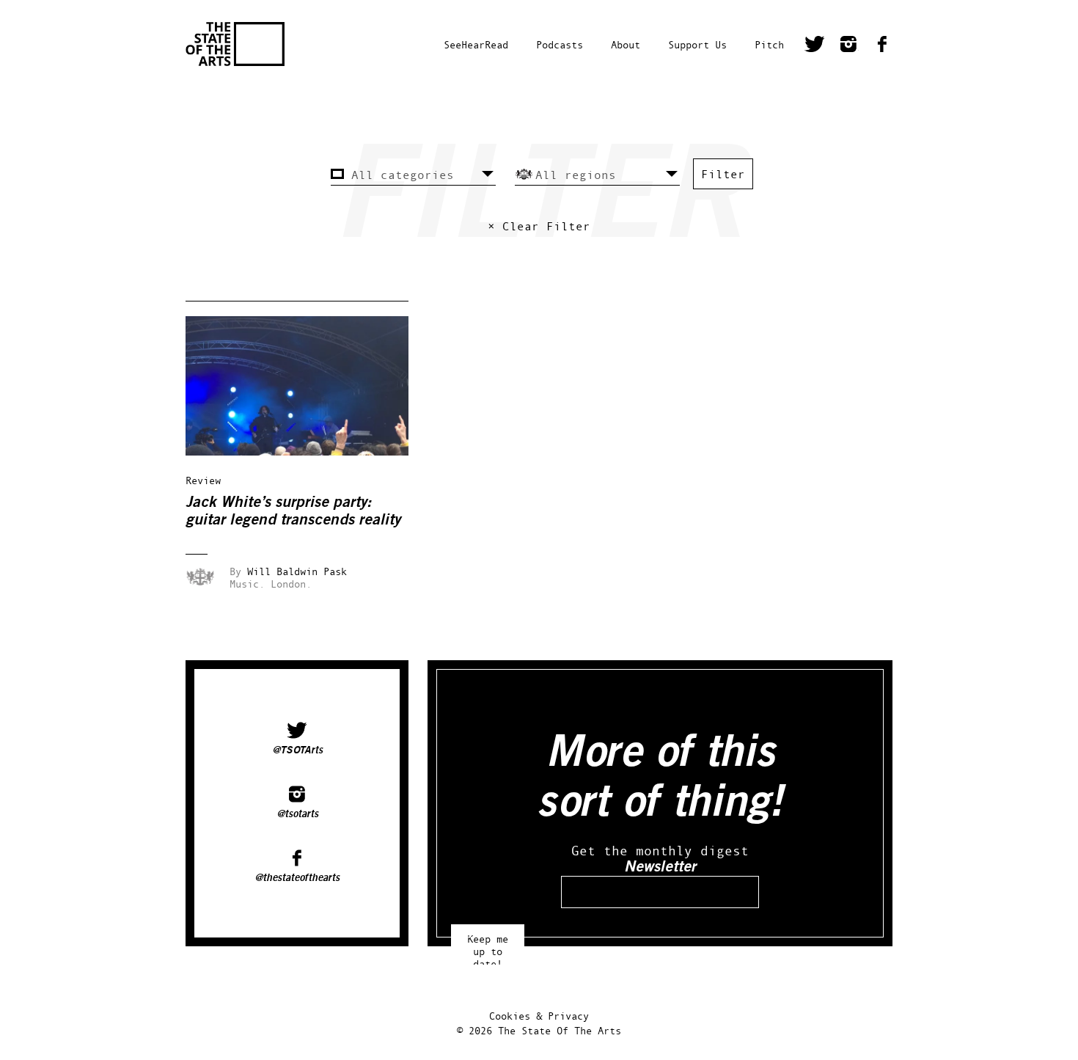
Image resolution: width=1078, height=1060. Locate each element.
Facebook (882, 46)
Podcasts (559, 44)
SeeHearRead (476, 44)
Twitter (814, 46)
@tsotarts (297, 814)
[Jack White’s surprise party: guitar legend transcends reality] (307, 451)
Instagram (848, 46)
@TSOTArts (297, 750)
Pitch (769, 44)
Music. (247, 583)
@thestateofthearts (297, 878)
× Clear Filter (539, 226)
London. (291, 583)
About (625, 44)
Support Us (697, 44)
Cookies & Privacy (539, 1015)
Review (203, 480)
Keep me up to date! (487, 944)
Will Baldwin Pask (297, 571)
